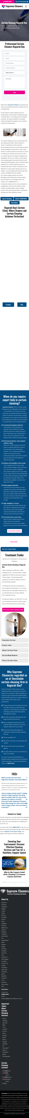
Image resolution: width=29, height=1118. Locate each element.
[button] (25, 865)
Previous (8, 305)
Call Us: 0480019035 (21, 199)
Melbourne (8, 1077)
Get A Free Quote (21, 1)
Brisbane (7, 1071)
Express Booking (7, 199)
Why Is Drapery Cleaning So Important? (5, 1044)
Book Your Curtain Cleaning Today (13, 609)
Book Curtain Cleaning (14, 531)
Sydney (4, 1083)
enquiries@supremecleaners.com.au (11, 998)
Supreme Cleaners (13, 105)
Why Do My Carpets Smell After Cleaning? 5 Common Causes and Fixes (14, 874)
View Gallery (14, 203)
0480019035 (8, 1)
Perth (3, 1079)
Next (22, 305)
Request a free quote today (12, 831)
